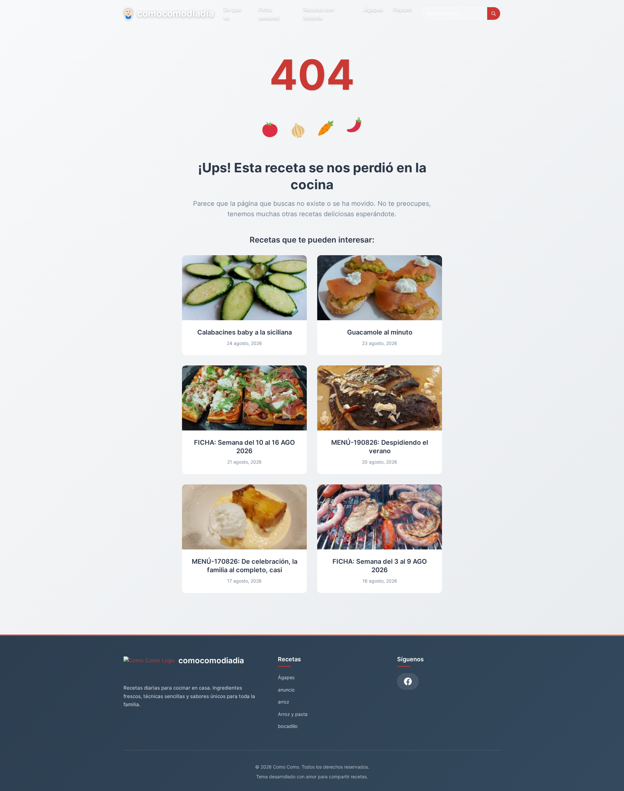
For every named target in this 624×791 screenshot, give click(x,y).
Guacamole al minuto (379, 332)
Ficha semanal (268, 13)
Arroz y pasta (292, 714)
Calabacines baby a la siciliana (244, 332)
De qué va (232, 13)
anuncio (286, 689)
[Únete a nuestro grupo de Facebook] (408, 681)
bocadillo (288, 726)
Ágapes (373, 9)
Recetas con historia (319, 13)
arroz (283, 702)
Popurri (402, 9)
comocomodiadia (175, 13)
